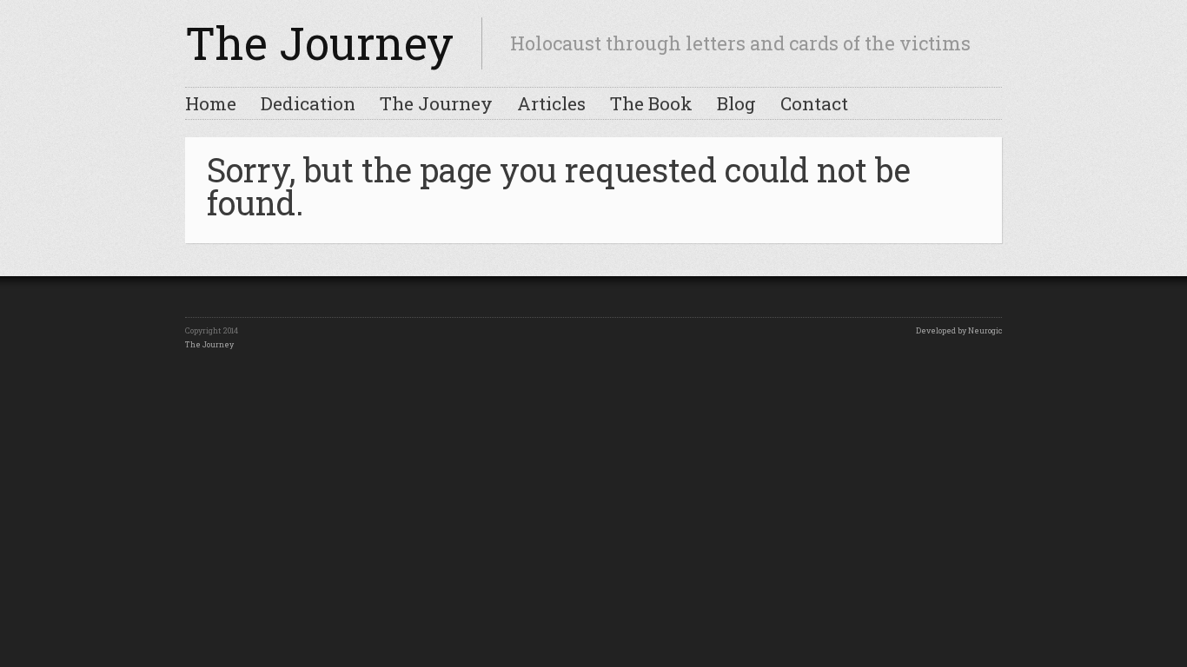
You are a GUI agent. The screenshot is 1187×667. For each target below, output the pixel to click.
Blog (736, 103)
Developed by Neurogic (959, 330)
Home (210, 103)
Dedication (308, 103)
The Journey (319, 43)
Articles (551, 103)
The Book (651, 103)
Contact (814, 103)
